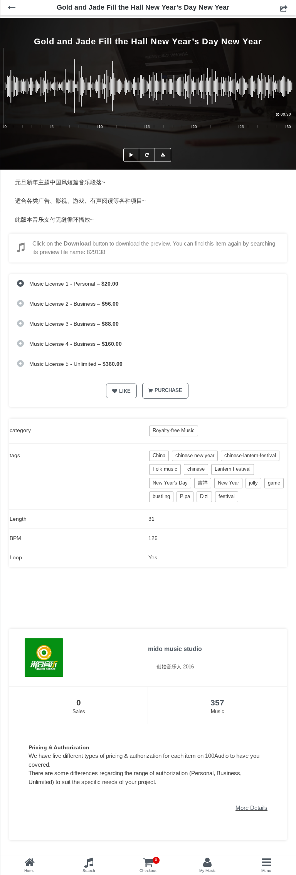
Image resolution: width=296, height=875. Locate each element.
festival (227, 496)
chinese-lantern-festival (250, 455)
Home (29, 870)
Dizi (204, 496)
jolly (253, 483)
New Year (228, 483)
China (159, 455)
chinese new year (194, 455)
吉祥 (203, 483)
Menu (266, 870)
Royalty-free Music (174, 430)
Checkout (148, 865)
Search (88, 870)
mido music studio (175, 649)
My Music (207, 870)
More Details (251, 807)
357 (217, 702)
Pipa (185, 496)
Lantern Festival (233, 469)
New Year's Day (170, 483)
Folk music (165, 469)
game (274, 483)
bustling (161, 496)
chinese (196, 469)
